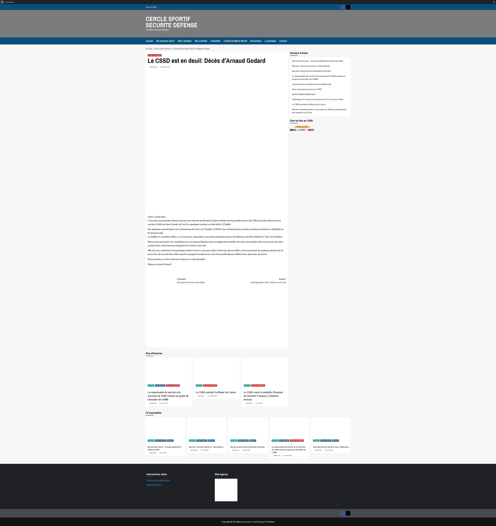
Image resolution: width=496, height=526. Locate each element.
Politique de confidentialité (158, 480)
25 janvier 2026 (163, 403)
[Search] (348, 40)
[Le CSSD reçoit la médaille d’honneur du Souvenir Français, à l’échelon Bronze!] (265, 373)
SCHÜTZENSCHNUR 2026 (303, 94)
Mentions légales (154, 484)
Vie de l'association (154, 55)
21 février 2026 (205, 450)
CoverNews (256, 521)
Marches (170, 440)
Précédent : (191, 281)
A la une (151, 385)
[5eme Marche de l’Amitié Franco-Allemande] (330, 430)
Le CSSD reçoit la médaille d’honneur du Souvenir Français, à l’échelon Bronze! (263, 395)
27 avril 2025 (259, 403)
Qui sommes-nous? (165, 41)
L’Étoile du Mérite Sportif (235, 41)
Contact (283, 41)
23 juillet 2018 (165, 67)
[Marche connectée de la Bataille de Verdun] (248, 430)
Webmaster (153, 67)
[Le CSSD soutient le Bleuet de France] (217, 373)
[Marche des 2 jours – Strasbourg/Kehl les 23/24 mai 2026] (165, 430)
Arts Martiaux (160, 385)
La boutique (270, 41)
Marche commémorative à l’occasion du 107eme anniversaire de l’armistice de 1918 (319, 111)
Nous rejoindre (185, 41)
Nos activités (201, 41)
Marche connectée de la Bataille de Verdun (311, 71)
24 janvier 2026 (329, 450)
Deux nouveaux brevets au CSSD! (307, 89)
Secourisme (256, 41)
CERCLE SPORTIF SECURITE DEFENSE (171, 22)
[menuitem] (2, 2)
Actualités (215, 41)
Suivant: (268, 281)
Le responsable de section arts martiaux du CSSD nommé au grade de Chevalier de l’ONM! (168, 395)
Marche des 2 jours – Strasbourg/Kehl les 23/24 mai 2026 (317, 61)
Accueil (149, 41)
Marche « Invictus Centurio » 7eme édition (311, 66)
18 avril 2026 (162, 453)
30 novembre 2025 (212, 396)
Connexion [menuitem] (9, 2)
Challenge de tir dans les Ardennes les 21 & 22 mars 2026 (317, 99)
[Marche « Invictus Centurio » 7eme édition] (206, 430)
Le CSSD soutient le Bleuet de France (216, 392)
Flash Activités (160, 440)
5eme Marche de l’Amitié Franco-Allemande (311, 84)
